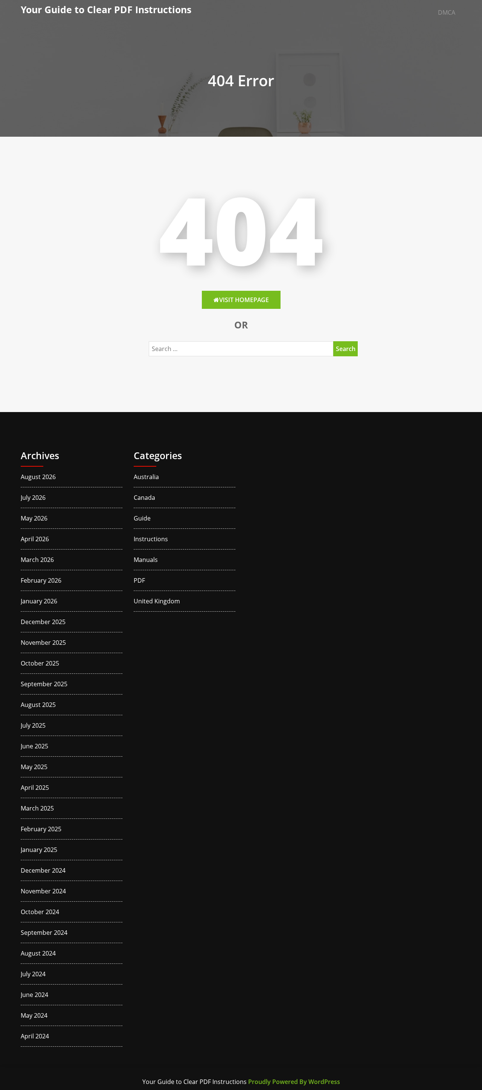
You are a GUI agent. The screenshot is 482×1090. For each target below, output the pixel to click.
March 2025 (37, 808)
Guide (142, 518)
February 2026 (41, 580)
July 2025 (33, 725)
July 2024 (33, 974)
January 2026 (39, 601)
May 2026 (34, 518)
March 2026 (37, 560)
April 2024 (35, 1036)
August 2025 (38, 705)
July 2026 (33, 497)
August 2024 (38, 953)
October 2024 (40, 912)
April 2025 (35, 787)
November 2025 (43, 642)
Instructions (151, 539)
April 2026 (35, 539)
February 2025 (41, 829)
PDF (139, 580)
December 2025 (43, 622)
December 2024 (43, 870)
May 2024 (34, 1015)
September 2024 (44, 932)
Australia (146, 477)
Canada (144, 497)
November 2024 (43, 891)
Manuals (146, 560)
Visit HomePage (244, 300)
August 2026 (38, 477)
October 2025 (40, 663)
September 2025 (44, 684)
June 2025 (34, 746)
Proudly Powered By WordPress (294, 1082)
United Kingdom (157, 601)
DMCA (446, 12)
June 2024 (34, 995)
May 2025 (34, 767)
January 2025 (39, 850)
